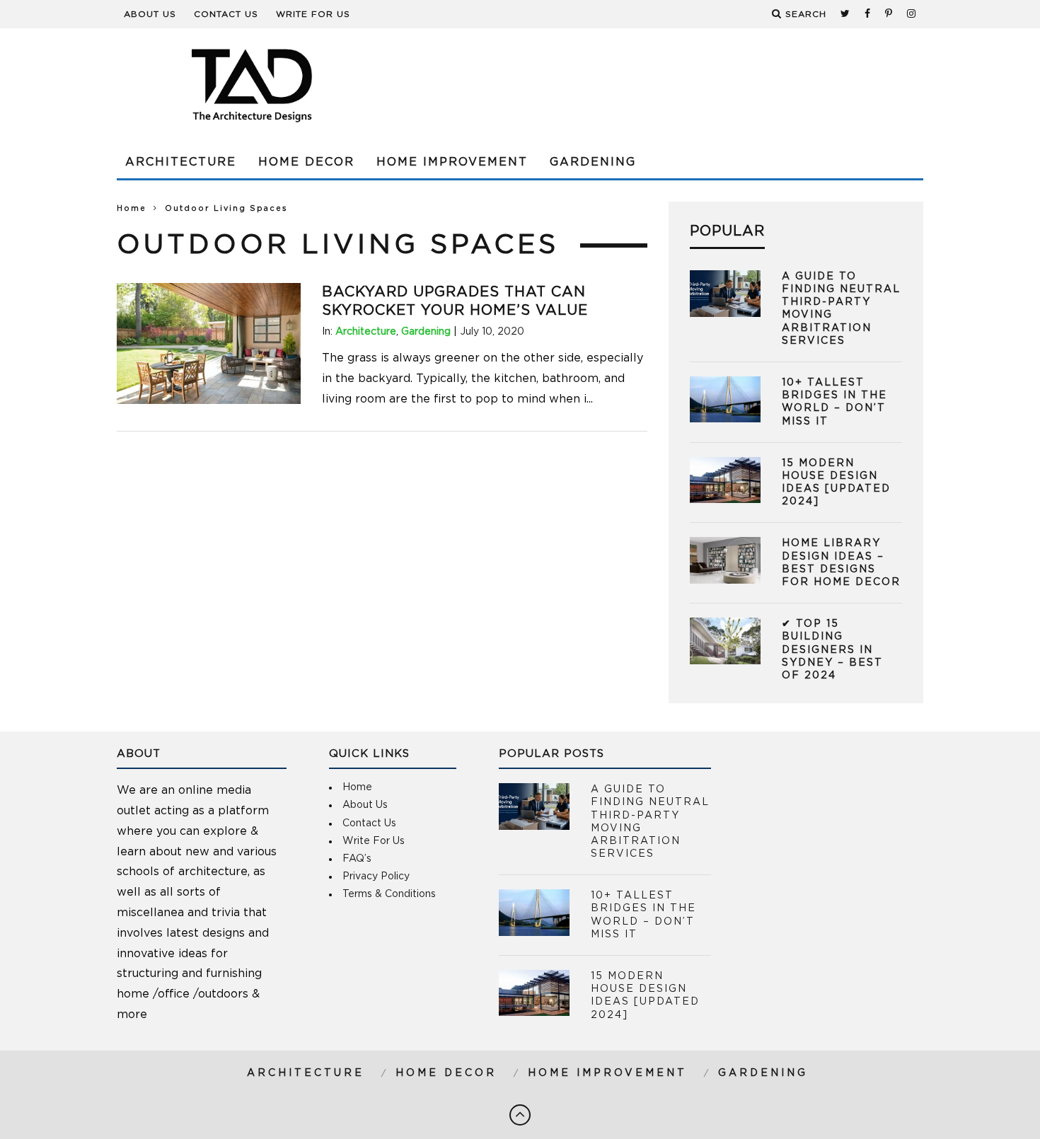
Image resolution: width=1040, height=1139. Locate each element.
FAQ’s (356, 859)
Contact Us (226, 14)
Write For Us (313, 14)
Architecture (180, 162)
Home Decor (306, 162)
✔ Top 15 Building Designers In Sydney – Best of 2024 (832, 650)
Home (131, 208)
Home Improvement (452, 162)
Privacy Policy (376, 876)
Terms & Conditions (389, 894)
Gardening (593, 162)
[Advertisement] (665, 85)
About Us (150, 14)
